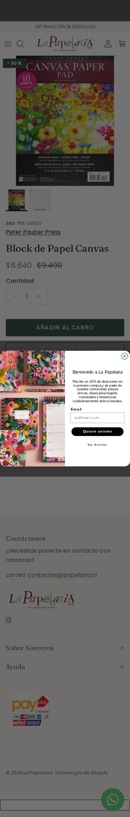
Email (76, 409)
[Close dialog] (124, 356)
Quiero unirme (97, 431)
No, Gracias (97, 444)
